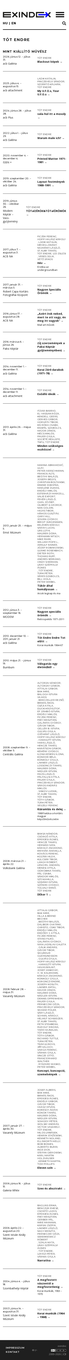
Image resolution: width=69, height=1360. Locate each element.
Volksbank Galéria (14, 868)
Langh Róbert (47, 862)
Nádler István (47, 771)
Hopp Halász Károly (51, 239)
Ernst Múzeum (12, 532)
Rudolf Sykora (47, 1027)
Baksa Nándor (47, 833)
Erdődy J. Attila (48, 933)
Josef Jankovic (47, 970)
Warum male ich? (51, 138)
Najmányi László (48, 247)
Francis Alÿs (45, 473)
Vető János (45, 259)
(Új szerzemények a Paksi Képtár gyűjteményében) (51, 346)
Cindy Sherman (47, 561)
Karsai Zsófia (46, 1225)
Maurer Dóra (47, 533)
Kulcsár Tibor (47, 859)
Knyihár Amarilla (49, 850)
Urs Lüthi (43, 530)
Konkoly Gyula (47, 759)
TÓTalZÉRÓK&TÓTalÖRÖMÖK (46, 212)
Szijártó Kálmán (48, 84)
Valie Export (46, 496)
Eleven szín (46, 1168)
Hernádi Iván (46, 845)
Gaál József (45, 502)
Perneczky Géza (48, 1004)
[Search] (64, 23)
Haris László (46, 742)
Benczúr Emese (47, 1208)
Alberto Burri (47, 1146)
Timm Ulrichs (46, 1044)
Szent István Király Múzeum (14, 1236)
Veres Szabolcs (48, 576)
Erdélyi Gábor (47, 1101)
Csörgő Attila (47, 836)
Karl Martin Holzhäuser (45, 1157)
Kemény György (48, 751)
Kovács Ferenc (47, 853)
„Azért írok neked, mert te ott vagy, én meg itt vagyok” (51, 317)
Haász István (46, 1107)
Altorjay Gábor (48, 685)
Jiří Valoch (45, 1046)
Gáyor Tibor (46, 725)
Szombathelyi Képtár (16, 1288)
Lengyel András (48, 865)
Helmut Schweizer (50, 1018)
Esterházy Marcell (50, 493)
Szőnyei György (48, 884)
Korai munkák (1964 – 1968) (51, 1315)
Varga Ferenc (47, 1049)
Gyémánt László (48, 734)
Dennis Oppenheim (49, 998)
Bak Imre (43, 691)
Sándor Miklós (47, 876)
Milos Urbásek (47, 1132)
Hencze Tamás (47, 745)
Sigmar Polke (46, 1009)
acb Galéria (10, 63)
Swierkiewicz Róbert (46, 1238)
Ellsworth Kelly (49, 1141)
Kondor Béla (46, 756)
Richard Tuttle (47, 1038)
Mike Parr (44, 539)
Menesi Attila (46, 867)
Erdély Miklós (47, 490)
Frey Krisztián (47, 719)
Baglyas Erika (46, 1205)
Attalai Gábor (47, 688)
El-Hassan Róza (48, 413)
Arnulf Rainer (47, 544)
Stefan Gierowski (49, 1152)
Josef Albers (46, 1089)
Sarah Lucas (46, 527)
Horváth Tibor (47, 422)
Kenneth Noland (48, 1138)
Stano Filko (45, 938)
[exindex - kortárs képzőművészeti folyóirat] (27, 15)
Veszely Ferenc (47, 805)
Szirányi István (47, 882)
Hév (41, 263)
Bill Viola (44, 579)
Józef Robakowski (50, 547)
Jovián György (47, 519)
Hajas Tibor (45, 510)
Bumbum (8, 667)
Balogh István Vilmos (47, 696)
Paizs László (46, 774)
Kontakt (13, 1352)
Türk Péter (45, 573)
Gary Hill (43, 516)
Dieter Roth (45, 553)
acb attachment (12, 90)
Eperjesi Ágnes (47, 839)
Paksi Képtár (10, 348)
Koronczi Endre (48, 981)
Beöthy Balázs (47, 476)
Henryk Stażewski (49, 1135)
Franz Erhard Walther (47, 1060)
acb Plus (8, 117)
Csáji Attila (45, 705)
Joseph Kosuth (47, 984)
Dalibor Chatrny (49, 924)
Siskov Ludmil (48, 791)
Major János (46, 430)
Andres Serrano (48, 559)
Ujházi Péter (46, 1253)
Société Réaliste (48, 439)
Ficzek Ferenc (46, 236)
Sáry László (45, 1012)
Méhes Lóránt (47, 244)
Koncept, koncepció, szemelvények (51, 1072)
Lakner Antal (46, 987)
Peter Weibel (46, 581)
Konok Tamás (46, 1112)
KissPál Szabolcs (49, 427)
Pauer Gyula (46, 436)
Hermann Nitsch (48, 536)
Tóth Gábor (45, 799)
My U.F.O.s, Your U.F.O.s (48, 92)
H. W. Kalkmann (47, 972)
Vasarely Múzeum (14, 996)
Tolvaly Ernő (46, 887)
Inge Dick (43, 1149)
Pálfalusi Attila (48, 776)
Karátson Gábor (49, 748)
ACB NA (8, 256)
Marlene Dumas (48, 487)
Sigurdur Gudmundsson (47, 954)
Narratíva (45, 1260)
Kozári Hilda (46, 856)
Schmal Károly (47, 1015)
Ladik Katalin (46, 78)
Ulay (40, 467)
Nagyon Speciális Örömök (49, 291)
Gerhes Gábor (47, 419)
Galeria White (11, 1190)
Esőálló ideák (48, 394)
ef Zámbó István (48, 711)
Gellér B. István (48, 728)
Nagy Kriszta (46, 1231)
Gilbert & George (49, 504)
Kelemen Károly (48, 524)
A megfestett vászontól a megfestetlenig (50, 1283)
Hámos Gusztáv (48, 513)
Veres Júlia (46, 256)
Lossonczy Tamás (49, 765)
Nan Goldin (45, 507)
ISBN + (7, 162)
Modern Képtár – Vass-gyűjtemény (10, 216)
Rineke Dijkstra (48, 485)
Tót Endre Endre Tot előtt (51, 639)
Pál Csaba (44, 873)
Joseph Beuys (46, 479)
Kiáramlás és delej (51, 809)
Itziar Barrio (46, 410)
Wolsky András (48, 1124)
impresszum (15, 1347)
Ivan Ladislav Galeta (51, 944)
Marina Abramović (50, 465)
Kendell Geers (47, 416)
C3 (64, 1354)
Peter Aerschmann (50, 470)
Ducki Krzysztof (48, 708)
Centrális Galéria (13, 754)
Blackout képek (49, 61)
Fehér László (46, 499)
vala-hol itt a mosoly (51, 115)
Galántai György (49, 722)
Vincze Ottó (45, 1055)
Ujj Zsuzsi (59, 253)
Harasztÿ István (50, 739)
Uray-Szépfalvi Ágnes (47, 566)
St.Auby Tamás (46, 250)
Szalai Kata (46, 1242)
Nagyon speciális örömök (49, 613)
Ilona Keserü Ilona (50, 754)
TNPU (40, 442)
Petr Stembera (47, 1024)
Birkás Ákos (45, 702)
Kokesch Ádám (47, 1109)
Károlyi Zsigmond (49, 847)
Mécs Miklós (45, 433)
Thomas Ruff (46, 556)
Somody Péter (47, 1121)
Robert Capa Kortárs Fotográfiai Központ (15, 293)
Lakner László (47, 762)
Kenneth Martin (49, 1161)
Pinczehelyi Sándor (50, 81)
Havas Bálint (46, 967)
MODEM (8, 617)
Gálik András (48, 947)
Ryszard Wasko (49, 1064)
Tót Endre (44, 57)
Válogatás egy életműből (47, 665)
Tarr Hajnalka (47, 1029)
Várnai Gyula (46, 1052)
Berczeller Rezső (51, 700)
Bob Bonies (45, 1144)
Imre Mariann (46, 1222)
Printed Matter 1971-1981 (51, 160)
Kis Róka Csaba (47, 425)
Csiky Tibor (56, 927)
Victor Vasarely (48, 1126)
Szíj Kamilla (45, 879)
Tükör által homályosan (47, 587)
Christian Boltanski (51, 482)
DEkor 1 (44, 894)
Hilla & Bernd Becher (46, 917)
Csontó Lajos (47, 1211)
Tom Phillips (45, 1163)
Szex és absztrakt (51, 1188)
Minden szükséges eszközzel (50, 447)
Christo (42, 927)
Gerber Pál (45, 1219)
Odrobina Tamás (48, 870)
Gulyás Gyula (46, 731)
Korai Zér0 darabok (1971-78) (50, 371)
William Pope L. (47, 542)
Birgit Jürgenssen (49, 522)
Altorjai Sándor (49, 682)
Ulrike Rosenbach (49, 550)
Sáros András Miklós (47, 787)
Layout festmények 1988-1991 (51, 183)
